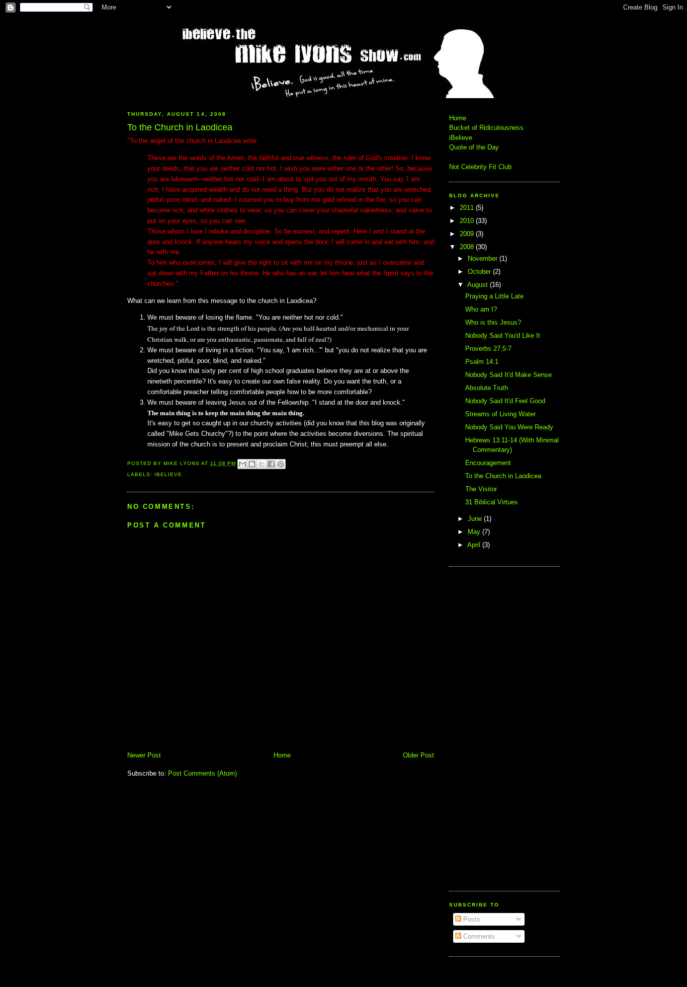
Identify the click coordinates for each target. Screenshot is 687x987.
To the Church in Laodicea (503, 476)
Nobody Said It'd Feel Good (505, 401)
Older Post (418, 755)
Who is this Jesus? (493, 322)
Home (282, 755)
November (483, 258)
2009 (468, 234)
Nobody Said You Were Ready (509, 427)
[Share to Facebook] (271, 464)
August (478, 284)
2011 (468, 207)
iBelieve (168, 474)
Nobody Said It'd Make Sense (508, 374)
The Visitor (481, 489)
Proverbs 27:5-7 (488, 348)
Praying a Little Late (494, 296)
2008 (468, 247)
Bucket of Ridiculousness (486, 127)
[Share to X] (261, 464)
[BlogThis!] (252, 464)
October (480, 271)
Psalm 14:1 (481, 361)
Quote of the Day (474, 147)
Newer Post (144, 755)
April (474, 545)
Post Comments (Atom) (202, 773)
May (475, 532)
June (476, 518)
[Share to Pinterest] (281, 464)
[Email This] (242, 464)
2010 (468, 220)
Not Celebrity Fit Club (480, 167)
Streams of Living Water (500, 414)
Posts (470, 919)
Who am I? (481, 309)
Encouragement (488, 463)
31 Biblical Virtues (491, 502)
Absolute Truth (486, 388)
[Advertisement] (479, 727)
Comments (478, 936)
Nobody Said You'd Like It (502, 335)
